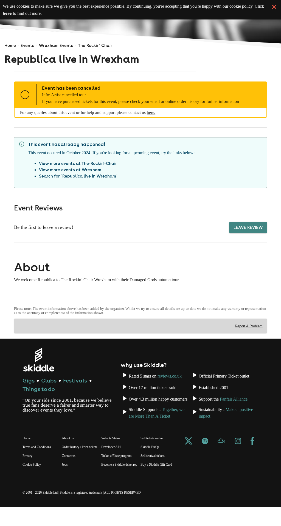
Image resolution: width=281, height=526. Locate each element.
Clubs (49, 387)
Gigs (29, 387)
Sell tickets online (154, 452)
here (46, 13)
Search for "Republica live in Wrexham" (78, 182)
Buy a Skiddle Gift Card (158, 478)
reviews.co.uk (142, 387)
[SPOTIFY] (205, 456)
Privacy (28, 470)
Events (27, 45)
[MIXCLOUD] (221, 456)
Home (10, 45)
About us (68, 452)
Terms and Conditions (39, 461)
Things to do (39, 395)
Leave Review (248, 234)
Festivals (75, 387)
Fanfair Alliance (239, 409)
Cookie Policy (33, 478)
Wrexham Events (56, 45)
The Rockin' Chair (95, 45)
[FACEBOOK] (252, 456)
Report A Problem (248, 333)
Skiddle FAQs (150, 461)
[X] (188, 456)
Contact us (70, 475)
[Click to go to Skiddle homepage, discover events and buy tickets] (39, 366)
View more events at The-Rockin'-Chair (78, 170)
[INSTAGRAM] (238, 456)
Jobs (65, 483)
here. (162, 119)
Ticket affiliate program (119, 470)
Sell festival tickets (155, 470)
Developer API (111, 461)
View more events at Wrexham (70, 176)
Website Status (113, 452)
